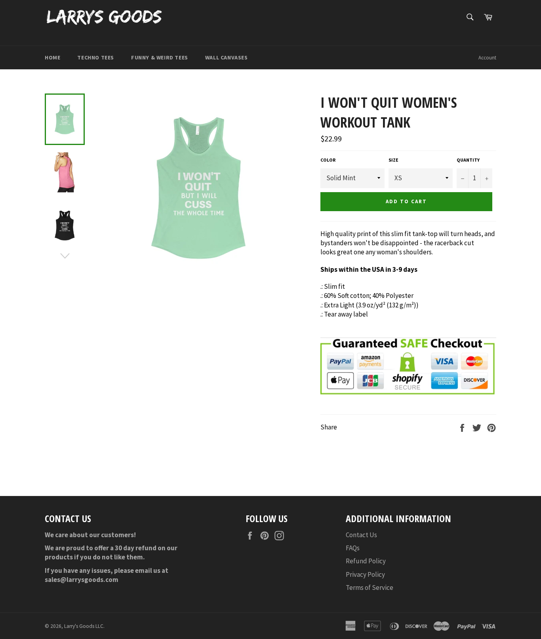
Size (393, 160)
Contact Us (361, 534)
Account (487, 57)
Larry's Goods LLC (83, 626)
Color (327, 160)
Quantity (468, 160)
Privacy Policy (365, 574)
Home (52, 57)
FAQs (353, 548)
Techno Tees (95, 57)
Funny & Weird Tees (159, 57)
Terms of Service (369, 587)
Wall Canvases (226, 57)
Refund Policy (366, 561)
